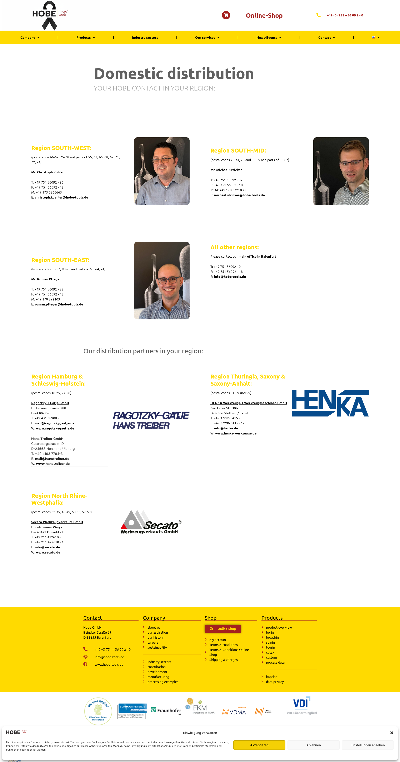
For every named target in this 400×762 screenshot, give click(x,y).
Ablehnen (313, 745)
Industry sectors (145, 37)
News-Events (266, 37)
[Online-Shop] (226, 15)
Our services (205, 37)
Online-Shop (264, 15)
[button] (392, 733)
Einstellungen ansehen (368, 745)
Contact (324, 37)
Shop (211, 617)
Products (83, 37)
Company (27, 37)
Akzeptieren (259, 745)
